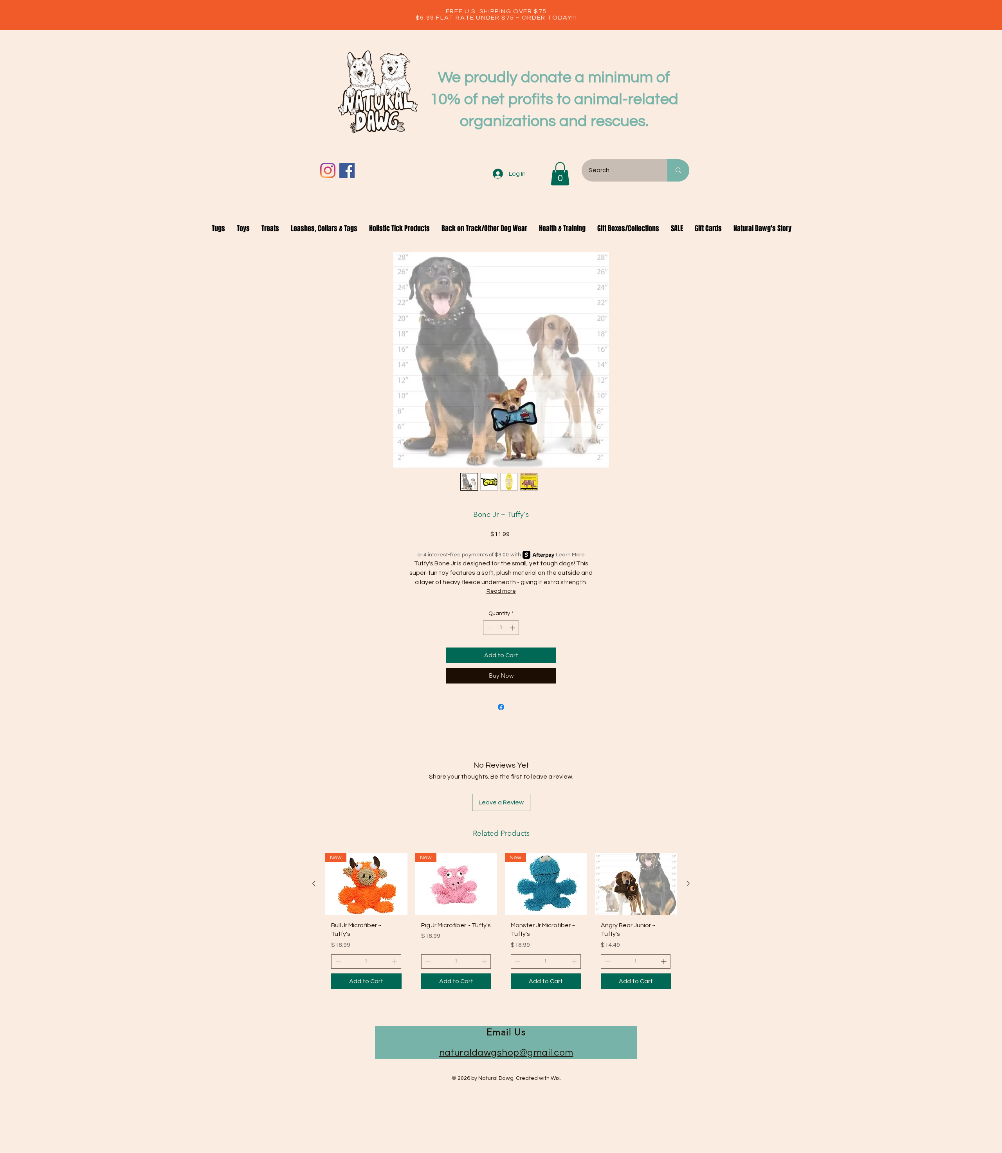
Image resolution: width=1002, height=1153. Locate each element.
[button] (560, 173)
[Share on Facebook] (501, 707)
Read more (501, 591)
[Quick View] (636, 884)
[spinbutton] (501, 628)
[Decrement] (489, 628)
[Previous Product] (314, 883)
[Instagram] (327, 170)
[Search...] (678, 170)
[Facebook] (347, 170)
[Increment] (513, 628)
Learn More (570, 555)
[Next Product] (688, 883)
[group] (501, 924)
